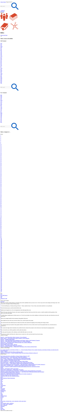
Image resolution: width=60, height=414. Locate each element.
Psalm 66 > (2, 11)
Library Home (3, 2)
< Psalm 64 (2, 10)
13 (0, 333)
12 (0, 330)
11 (0, 328)
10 (0, 326)
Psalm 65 (2, 12)
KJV (1, 293)
